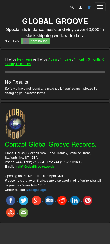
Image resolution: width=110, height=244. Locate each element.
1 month (80, 59)
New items (24, 59)
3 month (94, 59)
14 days (66, 59)
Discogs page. (36, 189)
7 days (53, 59)
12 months (23, 63)
